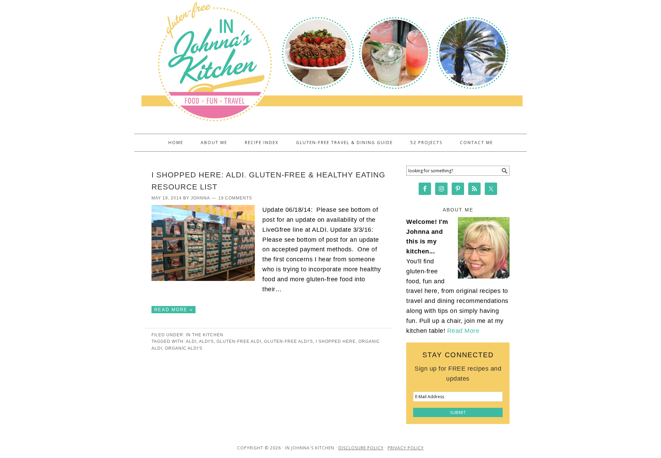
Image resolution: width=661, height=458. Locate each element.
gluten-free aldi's (288, 341)
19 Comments (235, 198)
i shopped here (336, 341)
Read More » (173, 309)
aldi (191, 341)
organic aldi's (183, 348)
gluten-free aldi (239, 341)
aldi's (206, 341)
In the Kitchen (204, 334)
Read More (463, 330)
